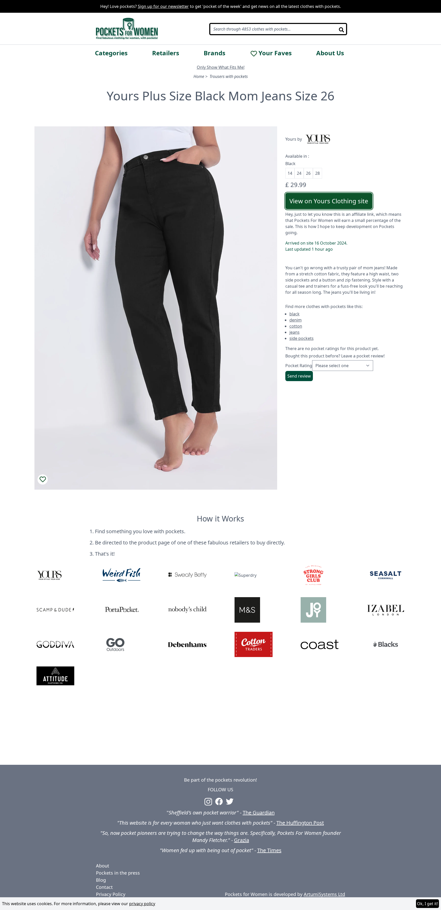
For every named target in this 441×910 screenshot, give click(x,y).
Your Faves (275, 53)
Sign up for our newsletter (163, 6)
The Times (269, 850)
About (102, 866)
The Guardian (259, 812)
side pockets (301, 338)
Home (198, 76)
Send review (299, 376)
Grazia (241, 840)
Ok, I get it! (427, 903)
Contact (104, 887)
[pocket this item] (43, 479)
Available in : (297, 156)
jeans (294, 332)
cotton (295, 326)
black (294, 314)
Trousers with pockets (229, 76)
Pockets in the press (118, 873)
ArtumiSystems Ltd (324, 894)
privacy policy (142, 903)
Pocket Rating (298, 365)
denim (295, 320)
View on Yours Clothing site (328, 201)
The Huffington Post (300, 822)
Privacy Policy (110, 894)
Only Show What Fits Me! (220, 67)
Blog (101, 880)
